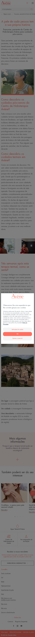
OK (17, 334)
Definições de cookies (17, 329)
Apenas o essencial (17, 338)
